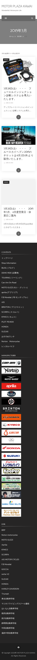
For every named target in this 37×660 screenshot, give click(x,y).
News (6, 60)
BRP (3, 530)
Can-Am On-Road (9, 282)
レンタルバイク (8, 346)
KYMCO (5, 549)
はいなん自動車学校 (10, 608)
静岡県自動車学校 (9, 623)
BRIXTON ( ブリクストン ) (13, 307)
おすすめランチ (8, 336)
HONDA (5, 327)
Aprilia (4, 545)
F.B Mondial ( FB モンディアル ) (15, 297)
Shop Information (9, 263)
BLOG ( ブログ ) (8, 268)
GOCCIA (5, 569)
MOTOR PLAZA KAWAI (17, 6)
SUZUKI (5, 331)
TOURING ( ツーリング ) (12, 277)
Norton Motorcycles (11, 341)
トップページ (7, 258)
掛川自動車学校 (8, 618)
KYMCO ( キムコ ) (9, 317)
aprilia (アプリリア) (10, 292)
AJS (3, 302)
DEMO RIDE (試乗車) (10, 273)
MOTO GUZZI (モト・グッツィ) (15, 287)
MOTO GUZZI (7, 540)
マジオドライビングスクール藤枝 (15, 603)
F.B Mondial (6, 564)
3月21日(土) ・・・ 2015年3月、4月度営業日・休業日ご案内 (18, 212)
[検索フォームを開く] (32, 18)
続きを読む (15, 117)
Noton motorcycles (10, 535)
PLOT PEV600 (8, 322)
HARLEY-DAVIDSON (10, 589)
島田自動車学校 (8, 613)
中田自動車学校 (8, 628)
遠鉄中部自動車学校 (10, 633)
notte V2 (5, 574)
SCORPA (5, 554)
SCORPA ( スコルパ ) (10, 312)
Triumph (5, 594)
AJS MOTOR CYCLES (10, 559)
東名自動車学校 (8, 598)
